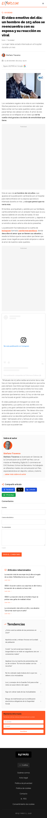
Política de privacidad (23, 783)
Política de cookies (23, 788)
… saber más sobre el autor (14, 474)
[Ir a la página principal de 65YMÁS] (10, 3)
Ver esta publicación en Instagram (16, 346)
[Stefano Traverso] (3, 55)
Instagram (6, 231)
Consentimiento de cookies (24, 804)
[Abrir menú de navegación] (43, 3)
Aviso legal (23, 778)
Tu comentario (6, 527)
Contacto (23, 794)
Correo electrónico (7, 517)
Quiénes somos (23, 773)
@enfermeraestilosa (27, 231)
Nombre (4, 507)
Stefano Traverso (13, 55)
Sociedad (8, 13)
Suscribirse (23, 731)
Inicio (3, 40)
